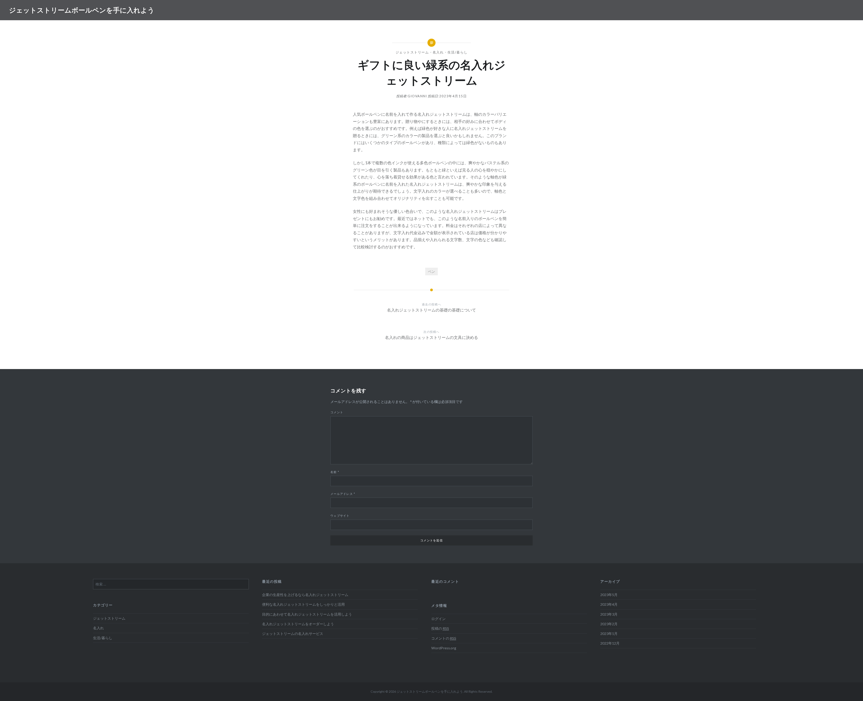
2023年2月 (609, 624)
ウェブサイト (340, 515)
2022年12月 (610, 643)
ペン (431, 271)
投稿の (440, 628)
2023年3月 (609, 614)
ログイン (438, 618)
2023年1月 (609, 633)
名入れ (438, 52)
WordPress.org (443, 648)
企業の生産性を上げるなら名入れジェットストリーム (305, 594)
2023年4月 (609, 604)
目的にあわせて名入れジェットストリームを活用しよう (307, 614)
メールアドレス (342, 494)
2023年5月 (609, 594)
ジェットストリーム (412, 52)
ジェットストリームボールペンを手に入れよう (81, 10)
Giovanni (417, 96)
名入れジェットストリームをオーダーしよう (298, 624)
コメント (336, 412)
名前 (334, 472)
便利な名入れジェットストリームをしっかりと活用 (303, 604)
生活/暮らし (457, 52)
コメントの (443, 638)
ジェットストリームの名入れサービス (292, 633)
